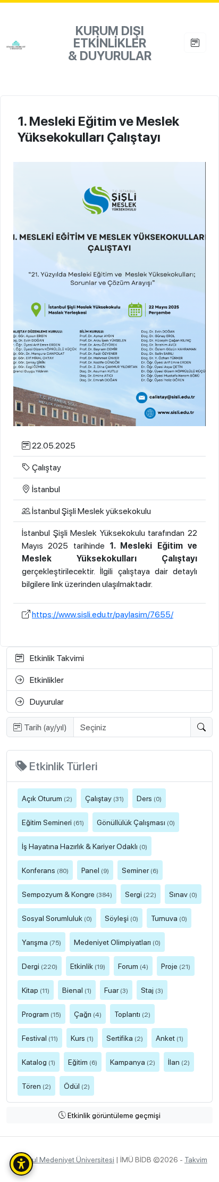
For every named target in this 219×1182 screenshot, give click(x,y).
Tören (36, 1085)
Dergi (39, 966)
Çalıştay (104, 798)
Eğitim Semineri (53, 822)
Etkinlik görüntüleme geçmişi (113, 1115)
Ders (149, 798)
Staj (152, 989)
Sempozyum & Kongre (67, 894)
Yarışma (41, 942)
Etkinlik (87, 966)
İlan (179, 1061)
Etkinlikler (46, 679)
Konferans (45, 870)
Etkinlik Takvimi (56, 657)
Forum (133, 966)
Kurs (82, 1037)
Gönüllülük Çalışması (136, 822)
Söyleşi (121, 918)
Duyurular (46, 701)
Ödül (77, 1085)
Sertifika (124, 1037)
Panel (95, 870)
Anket (169, 1037)
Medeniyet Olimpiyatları (117, 942)
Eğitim (82, 1061)
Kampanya (132, 1061)
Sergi (140, 894)
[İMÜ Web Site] (27, 45)
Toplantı (132, 1013)
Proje (175, 966)
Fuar (116, 989)
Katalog (38, 1061)
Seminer (140, 870)
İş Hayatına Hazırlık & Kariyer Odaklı (84, 846)
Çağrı (88, 1013)
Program (41, 1013)
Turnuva (169, 918)
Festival (40, 1037)
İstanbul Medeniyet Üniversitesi (63, 1159)
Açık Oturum (47, 798)
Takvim (195, 1159)
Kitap (35, 989)
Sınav (183, 894)
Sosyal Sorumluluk (57, 918)
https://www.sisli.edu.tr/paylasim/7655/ (102, 613)
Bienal (76, 989)
